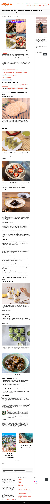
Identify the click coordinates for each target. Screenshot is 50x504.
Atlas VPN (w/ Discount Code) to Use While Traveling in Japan (15, 72)
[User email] (5, 419)
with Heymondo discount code (12, 87)
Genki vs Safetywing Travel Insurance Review (17, 88)
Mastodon (36, 483)
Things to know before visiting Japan (10, 75)
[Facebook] (3, 419)
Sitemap (13, 499)
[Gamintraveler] (6, 4)
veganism (10, 397)
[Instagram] (2, 419)
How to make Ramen (7, 77)
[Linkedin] (4, 419)
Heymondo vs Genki (10, 89)
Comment (3, 463)
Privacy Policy (7, 499)
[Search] (46, 479)
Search (45, 54)
